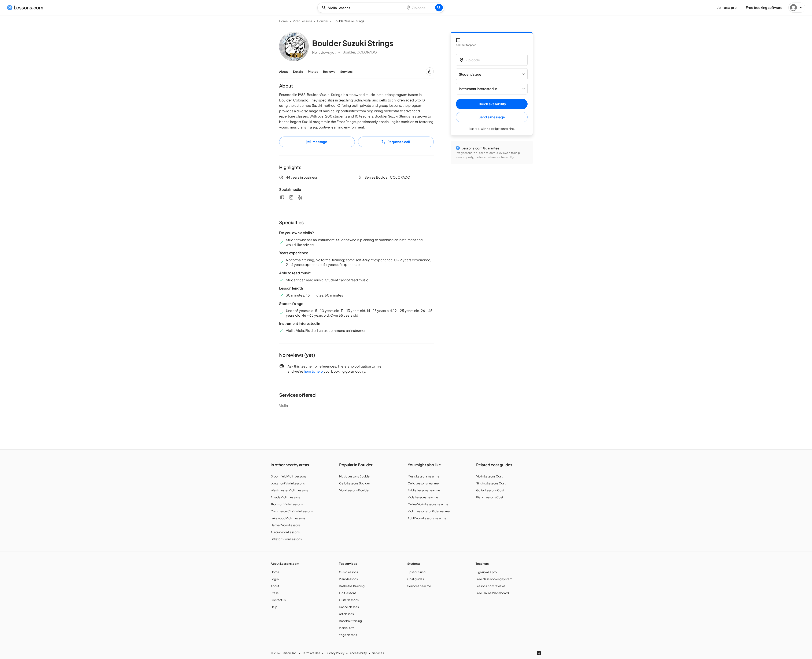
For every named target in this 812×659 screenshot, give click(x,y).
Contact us (278, 600)
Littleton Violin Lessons (286, 539)
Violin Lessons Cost (489, 476)
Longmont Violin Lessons (288, 483)
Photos (313, 71)
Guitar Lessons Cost (490, 490)
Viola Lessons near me (423, 497)
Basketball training (352, 586)
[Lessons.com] (25, 7)
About (283, 71)
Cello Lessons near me (423, 483)
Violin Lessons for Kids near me (429, 511)
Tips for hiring (416, 572)
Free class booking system (494, 579)
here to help (313, 371)
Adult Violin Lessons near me (427, 518)
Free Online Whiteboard (492, 593)
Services (346, 71)
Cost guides (415, 579)
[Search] (439, 7)
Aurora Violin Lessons (285, 532)
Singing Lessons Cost (491, 483)
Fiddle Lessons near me (424, 490)
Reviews (329, 71)
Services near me (419, 586)
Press (274, 593)
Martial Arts (346, 628)
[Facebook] (282, 197)
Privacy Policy (334, 653)
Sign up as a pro (486, 572)
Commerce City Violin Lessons (292, 511)
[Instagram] (291, 197)
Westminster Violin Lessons (289, 490)
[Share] (430, 71)
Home (283, 21)
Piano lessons (348, 579)
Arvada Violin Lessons (285, 497)
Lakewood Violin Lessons (288, 518)
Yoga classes (348, 635)
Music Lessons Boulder (355, 476)
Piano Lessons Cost (489, 497)
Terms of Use (311, 653)
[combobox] (362, 8)
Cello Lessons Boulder (354, 483)
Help (274, 607)
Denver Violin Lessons (285, 525)
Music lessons (348, 572)
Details (298, 71)
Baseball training (350, 621)
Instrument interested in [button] (478, 88)
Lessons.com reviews (490, 586)
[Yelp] (300, 197)
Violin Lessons (302, 21)
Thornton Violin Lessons (287, 504)
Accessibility (358, 653)
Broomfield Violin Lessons (288, 476)
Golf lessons (347, 593)
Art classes (346, 614)
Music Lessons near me (423, 476)
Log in (275, 579)
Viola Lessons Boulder (354, 490)
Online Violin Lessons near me (428, 504)
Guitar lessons (349, 600)
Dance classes (349, 607)
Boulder (322, 21)
